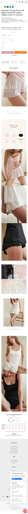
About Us (14, 470)
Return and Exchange (14, 451)
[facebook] (8, 7)
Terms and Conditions (14, 452)
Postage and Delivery (14, 448)
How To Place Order (14, 446)
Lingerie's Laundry (14, 461)
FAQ (14, 463)
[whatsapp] (10, 7)
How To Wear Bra (14, 460)
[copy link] (13, 7)
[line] (5, 7)
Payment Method (14, 449)
